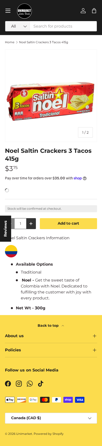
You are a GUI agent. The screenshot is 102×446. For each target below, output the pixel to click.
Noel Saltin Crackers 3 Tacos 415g (43, 42)
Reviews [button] (5, 228)
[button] (94, 10)
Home (9, 42)
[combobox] (51, 26)
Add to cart (68, 223)
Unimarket (24, 434)
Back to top (49, 325)
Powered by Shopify (49, 434)
